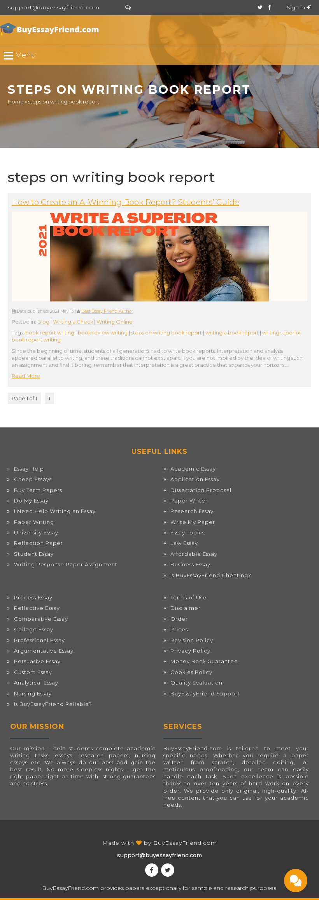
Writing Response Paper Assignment (65, 564)
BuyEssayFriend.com (185, 842)
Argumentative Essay (44, 651)
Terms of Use (188, 597)
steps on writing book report (166, 332)
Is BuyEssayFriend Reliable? (53, 704)
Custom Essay (33, 672)
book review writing (103, 332)
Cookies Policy (191, 672)
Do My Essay (31, 500)
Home (16, 101)
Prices (179, 629)
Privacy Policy (190, 651)
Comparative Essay (41, 619)
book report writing (49, 332)
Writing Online (114, 322)
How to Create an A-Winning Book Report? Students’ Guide (125, 202)
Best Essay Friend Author (107, 311)
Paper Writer (189, 500)
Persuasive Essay (37, 661)
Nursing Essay (33, 693)
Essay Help (29, 469)
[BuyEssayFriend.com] (50, 29)
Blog (43, 322)
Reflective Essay (37, 608)
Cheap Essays (33, 479)
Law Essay (184, 543)
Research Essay (192, 511)
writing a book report (232, 332)
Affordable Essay (193, 554)
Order (179, 619)
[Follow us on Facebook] (269, 7)
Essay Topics (187, 532)
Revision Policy (191, 640)
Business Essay (190, 564)
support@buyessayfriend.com (54, 7)
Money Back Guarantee (204, 661)
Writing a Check (73, 322)
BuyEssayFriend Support (205, 693)
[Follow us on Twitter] (260, 7)
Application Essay (195, 479)
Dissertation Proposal (200, 490)
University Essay (36, 532)
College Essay (33, 629)
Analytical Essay (36, 682)
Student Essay (34, 554)
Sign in (297, 7)
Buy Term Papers (38, 490)
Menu (24, 55)
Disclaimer (185, 608)
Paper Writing (34, 522)
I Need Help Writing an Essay (55, 511)
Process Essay (33, 597)
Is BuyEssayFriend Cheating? (210, 575)
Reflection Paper (38, 543)
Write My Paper (192, 522)
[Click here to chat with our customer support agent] (128, 7)
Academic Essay (193, 469)
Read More (26, 376)
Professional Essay (39, 640)
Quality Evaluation (196, 682)
